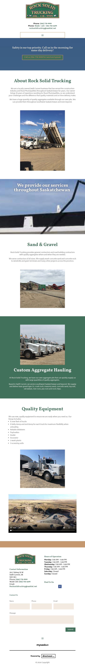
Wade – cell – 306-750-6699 (46, 26)
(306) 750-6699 (24, 581)
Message (13, 613)
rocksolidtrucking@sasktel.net (42, 28)
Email (55, 601)
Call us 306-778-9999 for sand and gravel (42, 57)
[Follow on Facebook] (60, 586)
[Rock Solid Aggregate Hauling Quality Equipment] (42, 364)
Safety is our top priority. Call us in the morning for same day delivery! (42, 49)
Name (12, 601)
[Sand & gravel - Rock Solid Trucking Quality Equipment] (42, 307)
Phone (34, 601)
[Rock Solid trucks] (42, 170)
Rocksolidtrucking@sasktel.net (23, 586)
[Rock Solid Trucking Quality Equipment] (42, 487)
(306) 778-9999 (46, 23)
